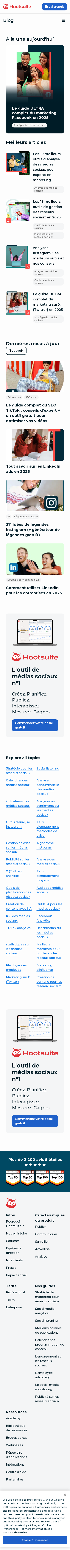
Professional (15, 1292)
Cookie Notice (17, 1532)
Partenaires (15, 1479)
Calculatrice (14, 397)
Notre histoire (16, 1233)
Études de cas (16, 1437)
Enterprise (14, 1307)
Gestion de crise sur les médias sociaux (18, 847)
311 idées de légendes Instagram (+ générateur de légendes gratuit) (33, 529)
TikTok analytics (18, 928)
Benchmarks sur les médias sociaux (49, 932)
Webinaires (14, 1445)
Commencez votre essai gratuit (34, 725)
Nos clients (14, 1260)
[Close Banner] (65, 1495)
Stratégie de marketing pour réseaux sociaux (47, 1297)
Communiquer (46, 1234)
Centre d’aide (16, 1472)
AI (8, 516)
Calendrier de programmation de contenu (49, 1344)
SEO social (31, 397)
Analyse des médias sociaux (45, 189)
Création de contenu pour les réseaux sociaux (49, 981)
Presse (11, 1268)
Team (10, 1300)
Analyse (41, 1256)
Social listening (48, 768)
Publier (40, 1227)
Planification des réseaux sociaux (43, 235)
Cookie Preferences (35, 1539)
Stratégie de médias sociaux (29, 125)
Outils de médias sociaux (44, 226)
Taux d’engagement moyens (48, 876)
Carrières (13, 1241)
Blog (8, 20)
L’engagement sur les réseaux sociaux (49, 1361)
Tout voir (18, 352)
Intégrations (15, 1464)
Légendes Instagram (26, 516)
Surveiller (42, 1241)
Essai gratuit (54, 6)
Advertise (42, 1249)
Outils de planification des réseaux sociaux (18, 892)
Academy (13, 1418)
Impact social (16, 1275)
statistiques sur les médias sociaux (17, 949)
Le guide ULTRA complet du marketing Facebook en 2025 (34, 113)
